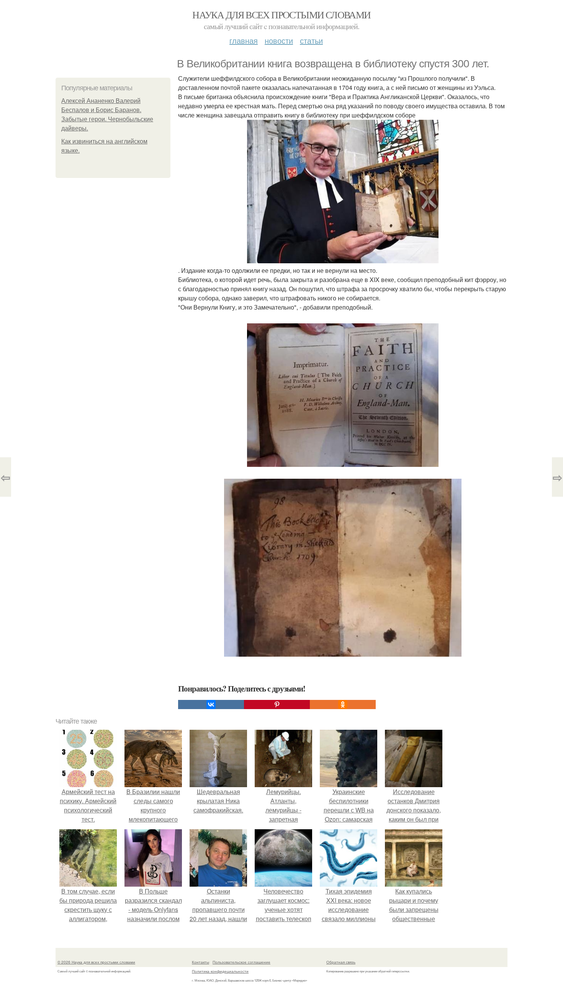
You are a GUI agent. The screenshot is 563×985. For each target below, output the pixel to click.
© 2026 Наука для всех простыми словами (96, 962)
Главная (243, 40)
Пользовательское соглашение (241, 962)
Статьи (311, 40)
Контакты (200, 962)
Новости (279, 40)
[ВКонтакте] (211, 704)
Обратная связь (340, 962)
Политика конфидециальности (220, 971)
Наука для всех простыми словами (281, 14)
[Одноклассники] (343, 704)
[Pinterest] (277, 704)
